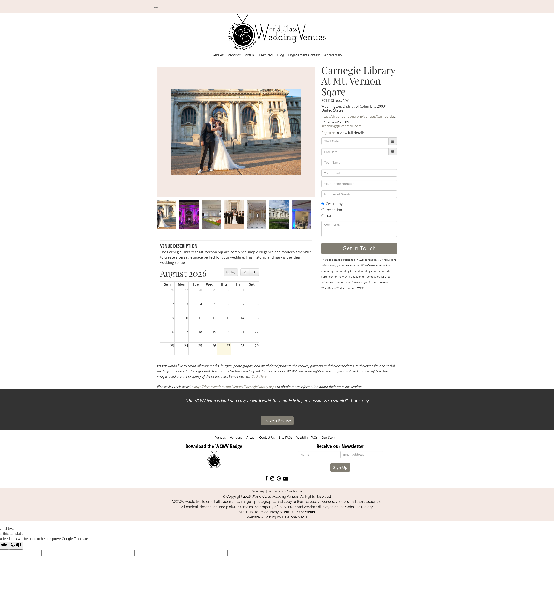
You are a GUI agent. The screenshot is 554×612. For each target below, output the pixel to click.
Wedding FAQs (307, 437)
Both (329, 216)
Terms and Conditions (285, 491)
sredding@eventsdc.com (341, 126)
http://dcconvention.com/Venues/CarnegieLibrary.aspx (366, 116)
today (230, 272)
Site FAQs (286, 437)
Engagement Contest (304, 55)
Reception (334, 210)
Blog (280, 55)
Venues (218, 55)
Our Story (328, 437)
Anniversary (333, 55)
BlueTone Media (294, 517)
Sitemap (258, 491)
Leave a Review (277, 420)
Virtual (250, 55)
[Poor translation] (16, 546)
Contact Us (267, 437)
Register (328, 132)
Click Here (259, 376)
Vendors (234, 55)
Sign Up (340, 467)
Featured (266, 55)
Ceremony (334, 203)
